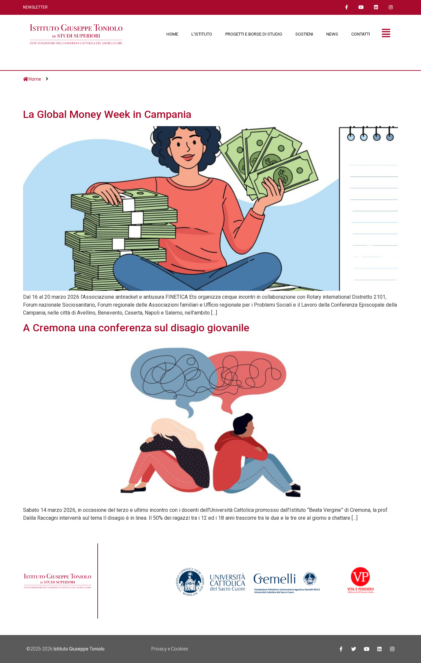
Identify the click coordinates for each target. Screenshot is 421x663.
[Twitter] (353, 649)
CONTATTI (360, 34)
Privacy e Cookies (169, 648)
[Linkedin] (375, 7)
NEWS (332, 34)
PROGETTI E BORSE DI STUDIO (253, 34)
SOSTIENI (304, 34)
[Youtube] (361, 7)
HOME (172, 34)
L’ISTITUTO (201, 34)
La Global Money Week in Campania (107, 114)
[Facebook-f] (346, 7)
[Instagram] (390, 7)
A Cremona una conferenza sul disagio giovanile (136, 327)
